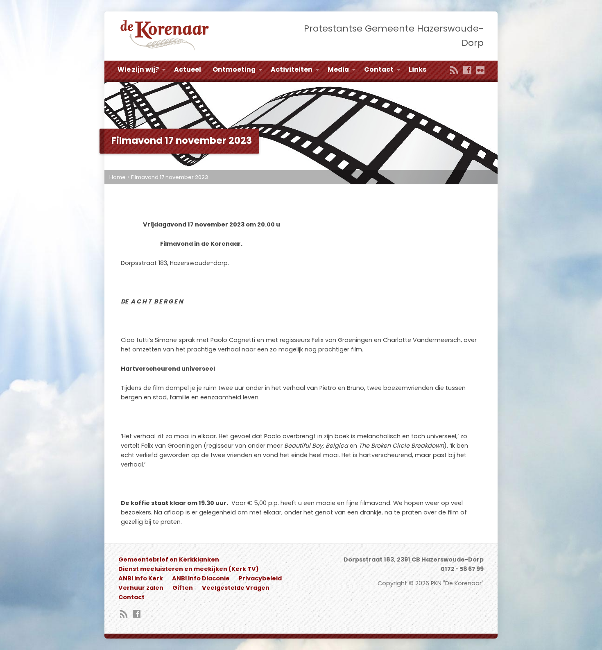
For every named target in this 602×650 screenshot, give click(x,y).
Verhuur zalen (140, 588)
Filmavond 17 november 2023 (169, 177)
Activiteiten (291, 69)
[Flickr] (480, 71)
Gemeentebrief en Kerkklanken (168, 559)
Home (117, 177)
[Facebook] (467, 71)
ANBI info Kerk (140, 578)
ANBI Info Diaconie (201, 578)
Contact (379, 69)
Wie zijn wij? (138, 69)
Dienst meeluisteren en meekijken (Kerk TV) (188, 569)
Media (338, 69)
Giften (182, 588)
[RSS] (454, 71)
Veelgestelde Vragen (235, 588)
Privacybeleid (260, 578)
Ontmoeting (234, 69)
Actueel (187, 69)
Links (417, 69)
